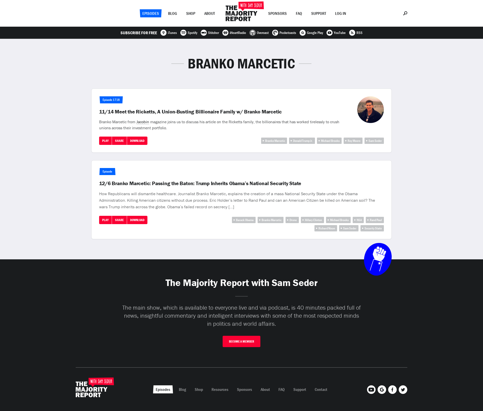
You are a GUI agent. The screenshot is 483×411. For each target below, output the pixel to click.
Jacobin (142, 121)
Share (119, 141)
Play (105, 141)
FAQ (299, 13)
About (209, 13)
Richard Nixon (326, 228)
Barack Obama (245, 220)
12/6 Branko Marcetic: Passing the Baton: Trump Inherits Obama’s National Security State (200, 183)
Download (137, 141)
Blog (172, 13)
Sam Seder (375, 141)
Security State (373, 228)
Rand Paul (376, 220)
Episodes (150, 13)
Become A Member (241, 341)
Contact (321, 389)
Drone (293, 220)
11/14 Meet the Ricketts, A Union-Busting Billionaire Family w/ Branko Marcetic (190, 112)
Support (318, 13)
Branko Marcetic (275, 141)
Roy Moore (354, 141)
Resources (220, 389)
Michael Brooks (330, 141)
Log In (340, 13)
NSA (359, 220)
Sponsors (277, 13)
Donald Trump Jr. (303, 141)
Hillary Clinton (313, 220)
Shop (190, 13)
